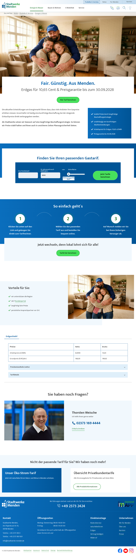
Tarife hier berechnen (68, 253)
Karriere (129, 1)
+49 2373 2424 (73, 506)
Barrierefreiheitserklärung (64, 551)
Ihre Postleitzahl (23, 171)
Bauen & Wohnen (54, 7)
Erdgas (92, 530)
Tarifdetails (14, 374)
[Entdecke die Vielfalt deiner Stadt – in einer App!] (126, 506)
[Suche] (124, 8)
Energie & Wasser (36, 7)
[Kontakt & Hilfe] (112, 8)
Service (81, 7)
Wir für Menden (125, 523)
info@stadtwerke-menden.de (13, 540)
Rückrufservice (95, 523)
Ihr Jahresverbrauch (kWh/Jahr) (47, 170)
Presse (121, 534)
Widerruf (93, 538)
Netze (104, 2)
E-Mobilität (70, 7)
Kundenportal (20, 301)
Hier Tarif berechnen (68, 99)
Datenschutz (45, 551)
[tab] (11, 336)
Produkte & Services (92, 2)
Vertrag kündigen (96, 534)
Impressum (36, 551)
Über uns (122, 527)
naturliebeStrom (96, 527)
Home (16, 13)
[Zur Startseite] (11, 8)
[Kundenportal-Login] (118, 8)
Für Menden (114, 2)
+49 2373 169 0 (11, 533)
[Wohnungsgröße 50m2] (68, 174)
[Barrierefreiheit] (130, 8)
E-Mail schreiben (78, 428)
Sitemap (53, 551)
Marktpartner (27, 551)
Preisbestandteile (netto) (20, 367)
